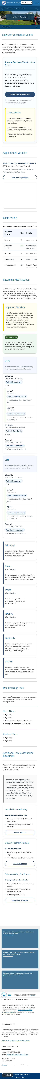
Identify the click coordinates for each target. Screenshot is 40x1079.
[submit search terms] (36, 8)
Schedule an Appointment (22, 94)
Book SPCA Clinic (24, 863)
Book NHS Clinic (24, 832)
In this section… (7, 27)
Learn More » (33, 995)
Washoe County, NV (11, 3)
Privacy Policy (20, 1077)
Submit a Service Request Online (17, 1054)
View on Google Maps (24, 177)
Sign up (4, 1065)
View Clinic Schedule (23, 900)
